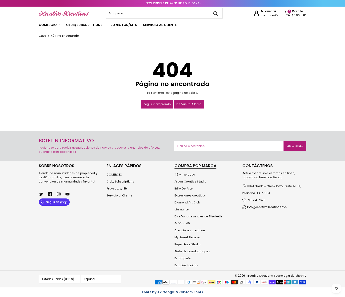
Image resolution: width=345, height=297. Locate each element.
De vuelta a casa (189, 104)
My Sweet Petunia (187, 237)
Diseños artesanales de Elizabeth (198, 216)
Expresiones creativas (190, 195)
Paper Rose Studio (187, 244)
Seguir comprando (157, 104)
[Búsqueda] (215, 13)
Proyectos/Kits (117, 188)
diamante (181, 209)
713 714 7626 (256, 200)
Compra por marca (195, 166)
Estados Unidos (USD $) (58, 279)
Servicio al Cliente (120, 195)
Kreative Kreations (260, 276)
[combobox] (164, 13)
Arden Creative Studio (190, 182)
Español (89, 279)
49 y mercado (184, 175)
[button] (295, 13)
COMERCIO (114, 175)
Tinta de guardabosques (192, 251)
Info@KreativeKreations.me (267, 207)
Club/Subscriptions (120, 182)
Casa (42, 36)
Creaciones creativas (189, 230)
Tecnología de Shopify (290, 276)
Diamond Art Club (187, 202)
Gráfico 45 (182, 223)
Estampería (182, 258)
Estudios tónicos (186, 265)
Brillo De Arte (183, 188)
